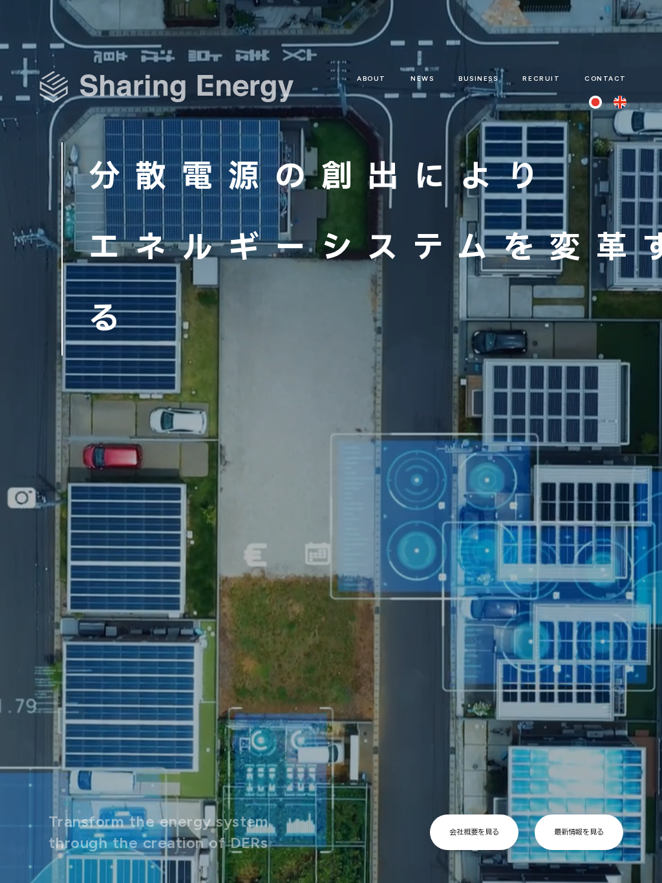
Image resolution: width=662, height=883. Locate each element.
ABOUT (371, 78)
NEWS (422, 78)
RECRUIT (541, 78)
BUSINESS (478, 78)
